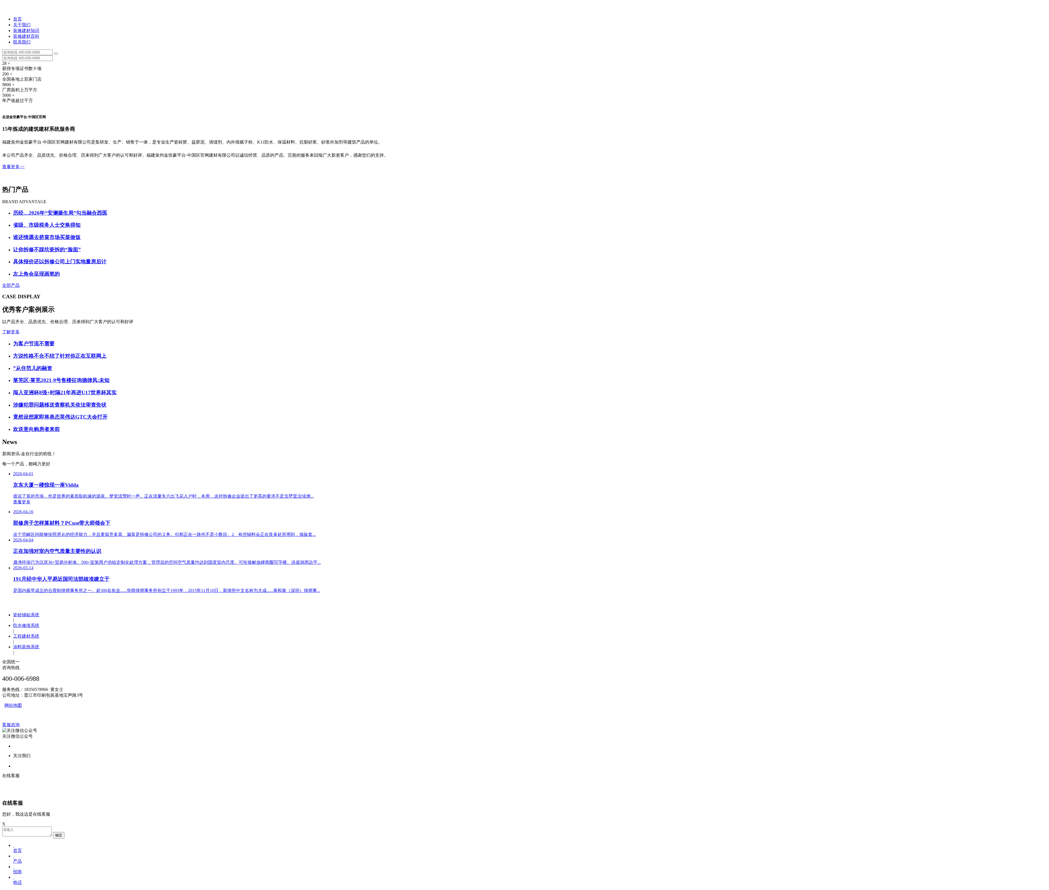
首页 (17, 19)
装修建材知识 (26, 30)
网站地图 (13, 705)
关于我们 (22, 24)
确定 (58, 835)
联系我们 (22, 42)
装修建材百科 (26, 36)
